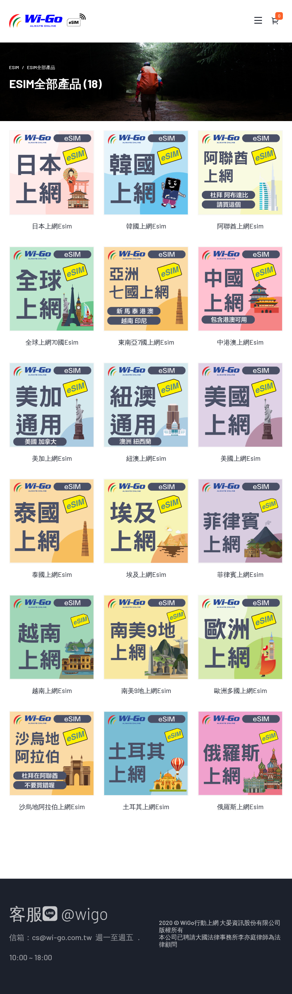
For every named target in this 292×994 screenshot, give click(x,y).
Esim (14, 67)
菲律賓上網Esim (240, 574)
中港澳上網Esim (240, 342)
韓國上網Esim (146, 226)
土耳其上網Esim (146, 806)
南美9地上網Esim (146, 690)
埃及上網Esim (146, 574)
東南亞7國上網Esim (146, 342)
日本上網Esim (52, 226)
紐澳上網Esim (146, 458)
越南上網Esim (52, 690)
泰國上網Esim (52, 574)
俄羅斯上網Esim (240, 806)
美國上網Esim (240, 458)
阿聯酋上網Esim (240, 226)
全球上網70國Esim (51, 342)
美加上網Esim (52, 458)
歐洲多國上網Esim (240, 690)
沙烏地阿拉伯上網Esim (52, 806)
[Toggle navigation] (258, 20)
